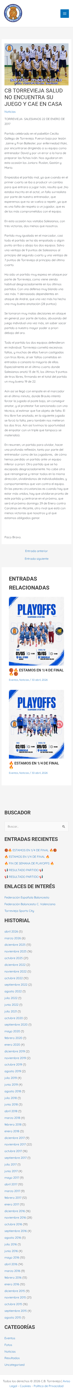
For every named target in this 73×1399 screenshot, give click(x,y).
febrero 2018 (12, 1124)
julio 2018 (10, 1098)
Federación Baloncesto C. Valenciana (29, 904)
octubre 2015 (13, 1304)
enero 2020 (12, 1044)
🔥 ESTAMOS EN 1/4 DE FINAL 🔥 (34, 765)
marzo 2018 (12, 1118)
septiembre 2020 (16, 1024)
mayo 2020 (12, 1031)
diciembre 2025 (15, 945)
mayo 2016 (11, 1257)
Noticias (10, 112)
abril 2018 (10, 1111)
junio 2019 (11, 1084)
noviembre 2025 (15, 951)
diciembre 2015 (14, 1291)
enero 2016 (11, 1284)
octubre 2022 (13, 978)
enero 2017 (11, 1204)
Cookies (25, 1386)
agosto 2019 (12, 1071)
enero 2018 (11, 1131)
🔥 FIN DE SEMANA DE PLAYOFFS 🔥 (29, 863)
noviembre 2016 (15, 1217)
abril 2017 (10, 1184)
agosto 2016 (12, 1237)
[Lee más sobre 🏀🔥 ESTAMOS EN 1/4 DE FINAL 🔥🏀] (36, 631)
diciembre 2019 (14, 1051)
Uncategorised (14, 1365)
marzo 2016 (12, 1271)
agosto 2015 (12, 1317)
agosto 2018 (12, 1091)
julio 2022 (10, 998)
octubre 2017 (13, 1151)
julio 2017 (10, 1164)
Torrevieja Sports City (19, 911)
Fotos (8, 1345)
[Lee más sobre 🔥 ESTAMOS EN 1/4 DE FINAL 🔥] (36, 724)
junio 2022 (11, 1005)
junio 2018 (11, 1104)
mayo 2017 (11, 1177)
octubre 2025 (13, 958)
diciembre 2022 (15, 965)
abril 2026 (11, 931)
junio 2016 (11, 1251)
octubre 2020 (13, 1018)
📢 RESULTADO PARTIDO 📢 (23, 870)
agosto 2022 (13, 991)
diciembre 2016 (14, 1211)
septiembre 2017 (15, 1158)
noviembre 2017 (15, 1144)
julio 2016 (10, 1244)
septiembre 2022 (15, 984)
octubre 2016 (13, 1224)
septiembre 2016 (15, 1231)
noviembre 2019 (15, 1058)
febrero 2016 (12, 1277)
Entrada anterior (36, 551)
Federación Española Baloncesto (26, 897)
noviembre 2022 (15, 971)
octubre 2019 (13, 1064)
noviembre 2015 (15, 1297)
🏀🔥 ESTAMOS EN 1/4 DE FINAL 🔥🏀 (36, 672)
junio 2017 (11, 1171)
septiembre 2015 (15, 1311)
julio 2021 (10, 1011)
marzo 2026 (12, 938)
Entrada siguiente (36, 558)
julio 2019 (10, 1078)
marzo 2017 (12, 1191)
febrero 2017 (12, 1198)
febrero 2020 (13, 1038)
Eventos (13, 679)
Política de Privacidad (48, 1386)
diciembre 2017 (14, 1138)
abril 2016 (10, 1264)
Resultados (12, 1358)
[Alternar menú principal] (64, 13)
